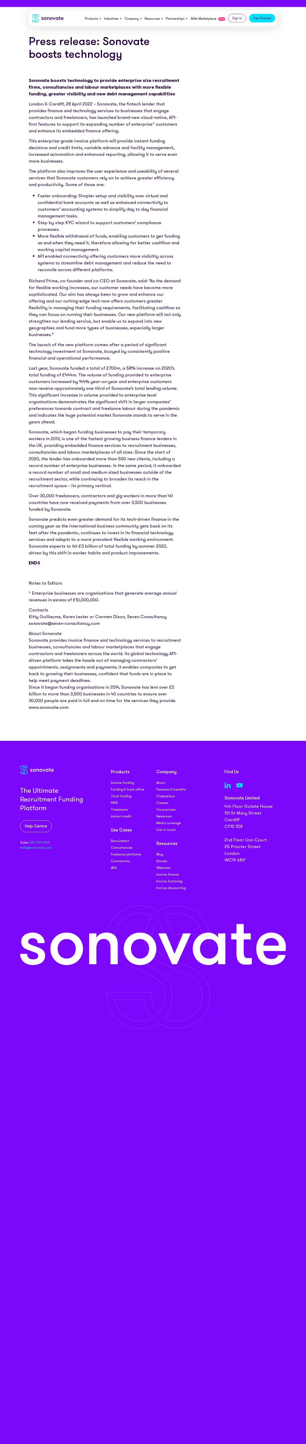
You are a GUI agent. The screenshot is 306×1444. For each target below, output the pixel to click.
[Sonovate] (47, 19)
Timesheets (119, 809)
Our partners (166, 809)
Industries (111, 18)
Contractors (120, 861)
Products (91, 18)
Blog (159, 854)
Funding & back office (127, 789)
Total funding (121, 796)
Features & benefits (171, 789)
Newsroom (164, 816)
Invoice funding (122, 782)
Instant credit (121, 816)
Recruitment (120, 840)
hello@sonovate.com (36, 847)
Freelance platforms (126, 854)
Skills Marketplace (207, 18)
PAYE (114, 802)
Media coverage (168, 823)
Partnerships (175, 18)
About (160, 782)
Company (132, 18)
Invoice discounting (171, 887)
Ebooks (161, 861)
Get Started (262, 18)
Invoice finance (167, 874)
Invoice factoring (169, 881)
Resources (152, 18)
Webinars (163, 867)
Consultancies (122, 847)
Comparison (165, 796)
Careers (162, 802)
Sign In (237, 18)
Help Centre (36, 826)
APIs (114, 867)
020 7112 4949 (39, 842)
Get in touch (166, 829)
